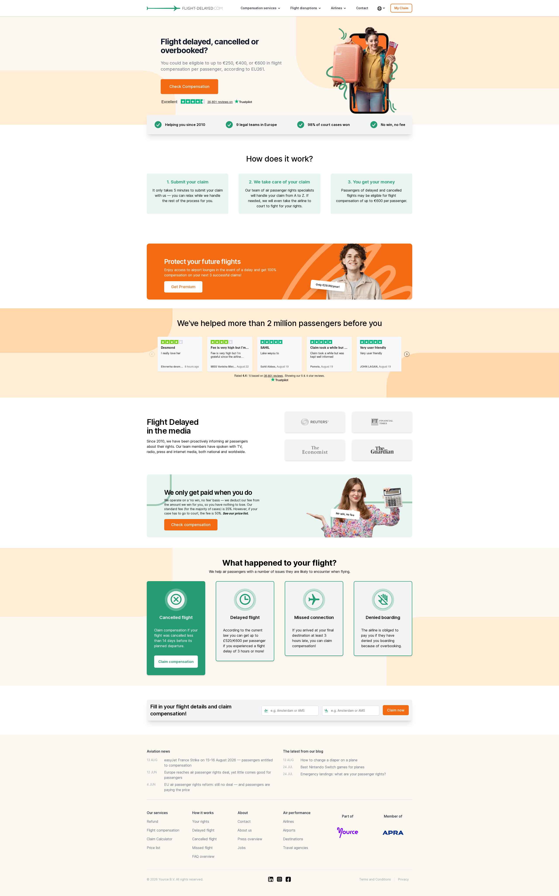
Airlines (288, 821)
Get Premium (183, 286)
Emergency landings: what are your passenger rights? (343, 774)
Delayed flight (203, 830)
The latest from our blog (303, 751)
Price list (153, 847)
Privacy (403, 879)
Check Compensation (189, 86)
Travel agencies (295, 847)
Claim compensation (176, 661)
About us (245, 830)
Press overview (250, 839)
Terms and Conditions (375, 879)
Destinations (293, 839)
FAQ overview (203, 856)
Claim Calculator (159, 839)
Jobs (242, 847)
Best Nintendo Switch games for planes (332, 767)
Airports (289, 830)
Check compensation (190, 524)
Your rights (200, 821)
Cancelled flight (204, 839)
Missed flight (202, 847)
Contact (362, 8)
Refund (152, 821)
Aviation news (158, 751)
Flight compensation (163, 830)
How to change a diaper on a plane (328, 760)
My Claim (401, 8)
